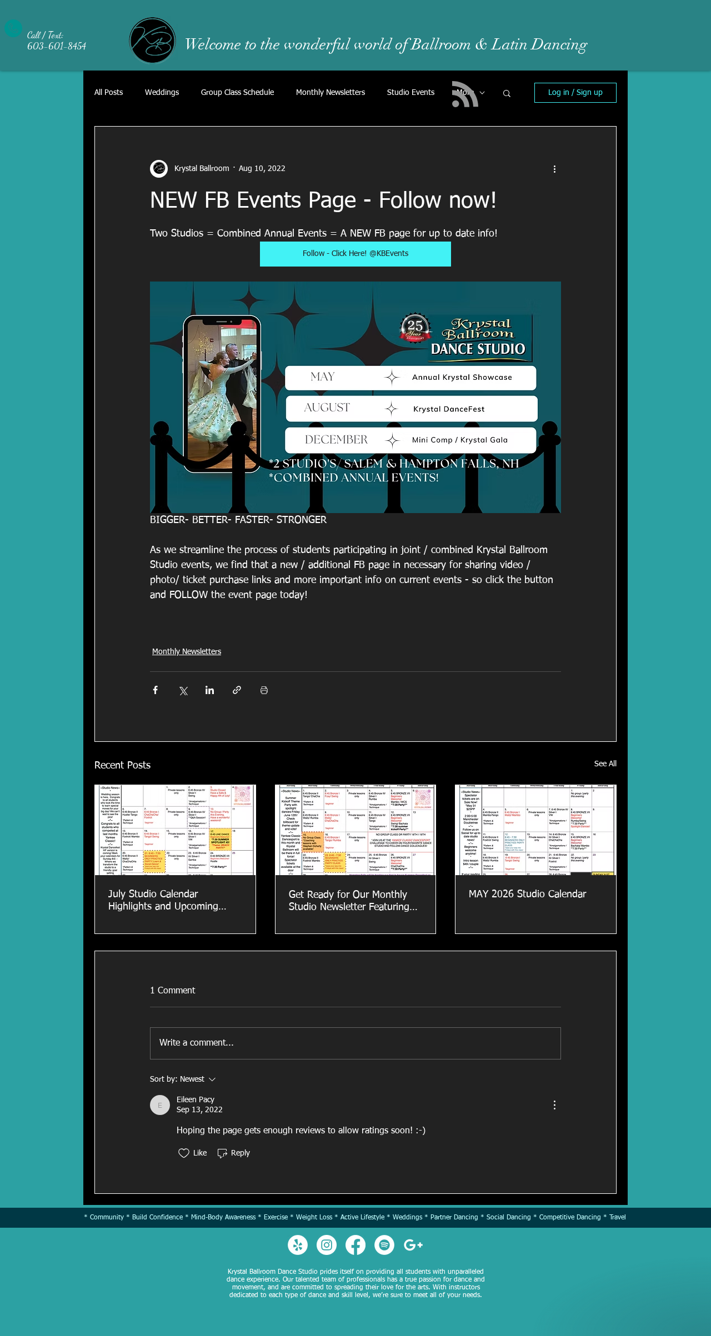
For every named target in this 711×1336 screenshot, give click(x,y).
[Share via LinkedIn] (209, 690)
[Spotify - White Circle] (384, 1245)
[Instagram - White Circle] (327, 1245)
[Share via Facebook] (155, 690)
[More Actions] (554, 1105)
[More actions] (554, 168)
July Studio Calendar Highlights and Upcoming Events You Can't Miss (163, 901)
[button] (507, 92)
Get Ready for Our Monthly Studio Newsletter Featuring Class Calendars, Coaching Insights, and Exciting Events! (354, 901)
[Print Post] (264, 690)
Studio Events (410, 93)
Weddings (162, 93)
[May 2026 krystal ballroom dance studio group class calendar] (535, 830)
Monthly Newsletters (330, 93)
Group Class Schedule (237, 93)
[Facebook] (355, 1245)
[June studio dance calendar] (356, 830)
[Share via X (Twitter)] (182, 690)
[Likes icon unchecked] (184, 1153)
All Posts (108, 93)
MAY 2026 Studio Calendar (527, 895)
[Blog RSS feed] (465, 94)
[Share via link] (237, 690)
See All (605, 764)
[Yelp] (298, 1245)
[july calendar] (175, 830)
